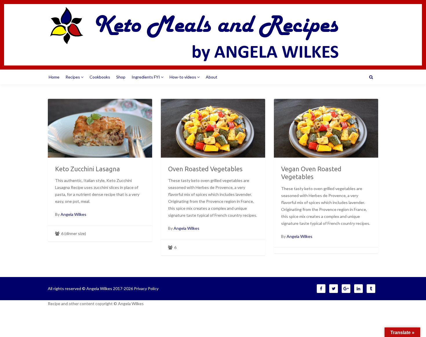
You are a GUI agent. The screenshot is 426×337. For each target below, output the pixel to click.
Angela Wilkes (73, 214)
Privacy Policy (146, 288)
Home (54, 76)
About (211, 76)
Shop (120, 76)
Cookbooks (100, 76)
